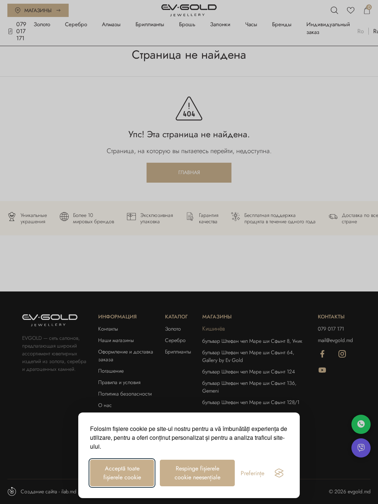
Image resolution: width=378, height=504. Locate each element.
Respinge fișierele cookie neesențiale (197, 472)
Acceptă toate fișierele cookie (122, 472)
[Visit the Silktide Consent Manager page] (279, 473)
